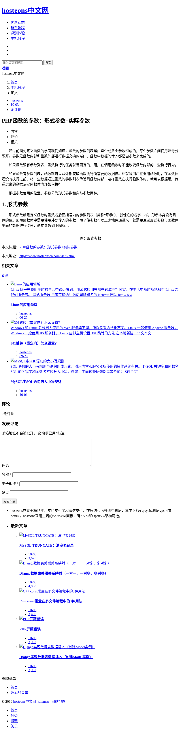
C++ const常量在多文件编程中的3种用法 (50, 601)
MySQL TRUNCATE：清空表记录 (46, 545)
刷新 (5, 275)
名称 (6, 474)
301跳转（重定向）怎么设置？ (34, 343)
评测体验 (18, 33)
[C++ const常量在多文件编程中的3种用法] (52, 591)
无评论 (16, 110)
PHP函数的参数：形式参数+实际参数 (48, 247)
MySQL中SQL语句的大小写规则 (36, 382)
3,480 (32, 614)
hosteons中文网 (25, 10)
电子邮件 (10, 483)
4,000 (32, 586)
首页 (14, 82)
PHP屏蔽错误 (30, 629)
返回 (5, 68)
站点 (5, 492)
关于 (14, 726)
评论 (5, 466)
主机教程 (18, 38)
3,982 (32, 642)
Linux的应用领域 (24, 305)
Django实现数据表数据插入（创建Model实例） (56, 657)
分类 (14, 715)
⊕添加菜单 (19, 693)
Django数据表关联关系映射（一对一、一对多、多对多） (63, 573)
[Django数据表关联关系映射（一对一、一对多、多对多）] (65, 563)
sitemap (43, 701)
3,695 (32, 558)
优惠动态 (18, 22)
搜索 (48, 62)
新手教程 (18, 28)
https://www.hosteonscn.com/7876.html (47, 256)
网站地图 (58, 701)
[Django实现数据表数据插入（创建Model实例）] (57, 647)
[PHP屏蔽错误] (31, 619)
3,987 (32, 670)
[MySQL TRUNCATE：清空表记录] (47, 535)
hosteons (17, 100)
